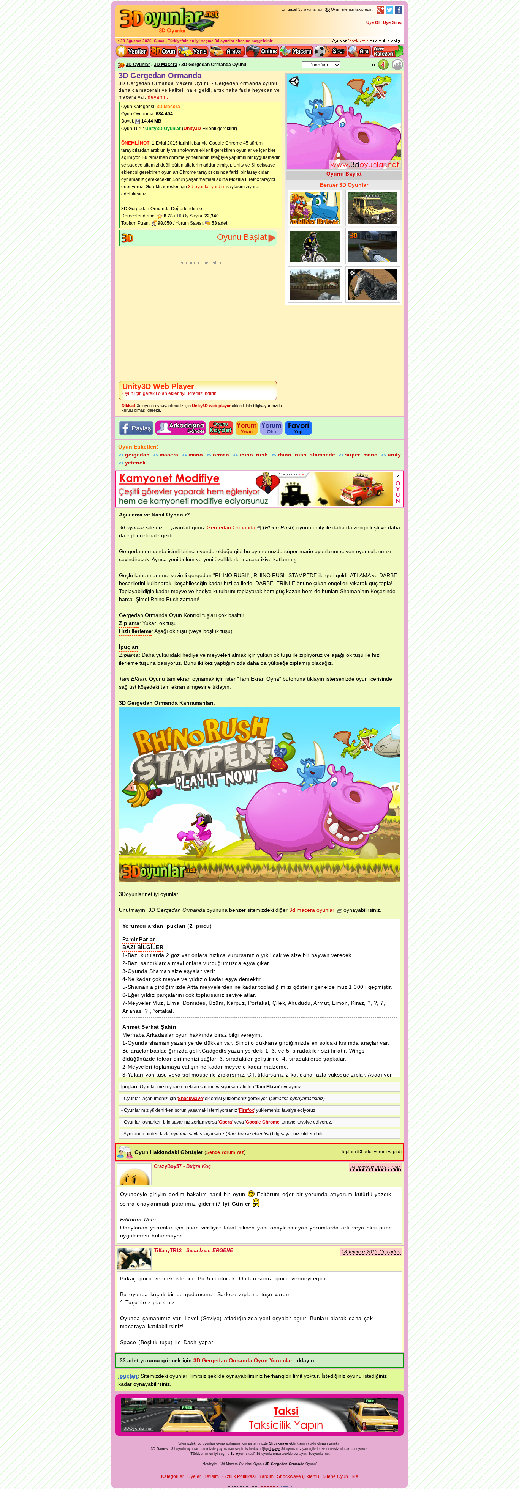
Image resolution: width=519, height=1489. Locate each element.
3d (258, 1454)
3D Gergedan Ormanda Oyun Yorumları (243, 1360)
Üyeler (194, 1476)
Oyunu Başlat (242, 237)
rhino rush (253, 455)
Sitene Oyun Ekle (340, 1476)
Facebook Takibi (398, 10)
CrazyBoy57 (134, 1174)
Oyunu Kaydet (221, 428)
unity (394, 455)
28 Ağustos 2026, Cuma (142, 41)
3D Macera (165, 64)
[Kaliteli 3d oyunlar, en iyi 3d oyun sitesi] (168, 33)
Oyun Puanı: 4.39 (379, 65)
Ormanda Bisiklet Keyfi (315, 246)
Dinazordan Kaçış (372, 208)
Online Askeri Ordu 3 (372, 246)
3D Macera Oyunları (297, 51)
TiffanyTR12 (134, 1259)
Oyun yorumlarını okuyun (271, 428)
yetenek (135, 463)
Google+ (380, 10)
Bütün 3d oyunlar (163, 51)
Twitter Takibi (389, 10)
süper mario (361, 455)
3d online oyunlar (262, 51)
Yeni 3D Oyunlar (132, 51)
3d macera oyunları (312, 910)
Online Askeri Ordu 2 (315, 284)
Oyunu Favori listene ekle (298, 428)
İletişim (211, 1476)
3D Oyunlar (138, 64)
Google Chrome (263, 1122)
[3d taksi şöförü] (259, 1430)
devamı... (158, 97)
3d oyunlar (224, 41)
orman (221, 455)
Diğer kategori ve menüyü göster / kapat (388, 51)
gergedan (137, 455)
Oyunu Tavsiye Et (180, 428)
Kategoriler (172, 1476)
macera (169, 455)
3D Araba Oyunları (227, 51)
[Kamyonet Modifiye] (254, 504)
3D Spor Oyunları (331, 51)
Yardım (266, 1476)
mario (195, 455)
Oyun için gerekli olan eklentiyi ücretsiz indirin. (170, 389)
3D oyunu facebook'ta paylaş (136, 428)
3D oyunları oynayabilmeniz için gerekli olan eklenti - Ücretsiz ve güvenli (366, 41)
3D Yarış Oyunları (193, 51)
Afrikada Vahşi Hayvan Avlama (372, 284)
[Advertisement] (200, 321)
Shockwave (190, 1098)
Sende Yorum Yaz (225, 1152)
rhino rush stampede (306, 455)
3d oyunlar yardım (206, 186)
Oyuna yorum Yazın (247, 428)
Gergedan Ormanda (315, 208)
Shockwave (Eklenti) (298, 1476)
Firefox (246, 1110)
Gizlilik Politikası (239, 1476)
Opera (225, 1122)
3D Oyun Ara (360, 51)
